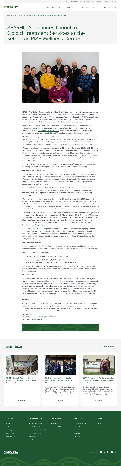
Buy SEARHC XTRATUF (11, 436)
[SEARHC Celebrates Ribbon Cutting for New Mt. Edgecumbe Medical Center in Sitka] (60, 365)
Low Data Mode (44, 452)
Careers (105, 7)
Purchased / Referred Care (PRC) (37, 430)
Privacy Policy (27, 452)
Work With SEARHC (56, 426)
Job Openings (100, 423)
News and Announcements (81, 430)
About (95, 7)
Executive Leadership (79, 426)
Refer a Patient (55, 423)
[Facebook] (101, 452)
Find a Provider (10, 423)
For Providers (83, 7)
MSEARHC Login (89, 1)
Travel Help (31, 439)
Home (11, 15)
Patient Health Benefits (34, 426)
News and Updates (19, 15)
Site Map (36, 452)
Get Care (50, 7)
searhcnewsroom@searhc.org (38, 316)
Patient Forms (32, 436)
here (40, 320)
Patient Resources (66, 7)
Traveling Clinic (10, 433)
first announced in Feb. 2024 (48, 131)
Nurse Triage (9, 430)
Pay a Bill (98, 1)
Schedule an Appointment (74, 1)
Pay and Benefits (101, 426)
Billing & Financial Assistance (35, 423)
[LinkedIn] (108, 452)
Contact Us (77, 436)
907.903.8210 (52, 316)
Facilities (8, 426)
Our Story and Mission (80, 423)
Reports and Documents (80, 433)
